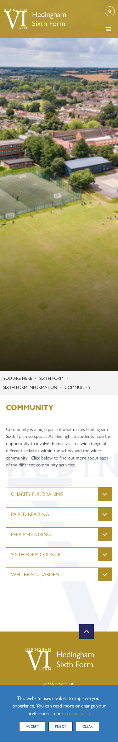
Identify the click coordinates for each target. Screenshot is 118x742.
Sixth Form (51, 378)
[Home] (34, 19)
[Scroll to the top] (86, 631)
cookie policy (78, 713)
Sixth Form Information (30, 387)
